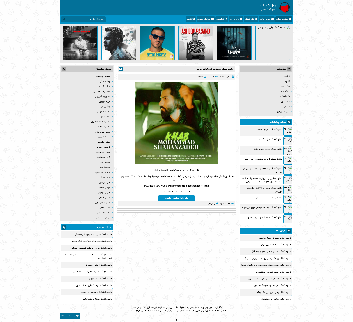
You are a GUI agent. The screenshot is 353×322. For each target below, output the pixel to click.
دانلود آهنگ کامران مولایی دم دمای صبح (263, 159)
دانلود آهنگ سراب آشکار (270, 139)
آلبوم (189, 19)
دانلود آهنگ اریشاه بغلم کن (98, 265)
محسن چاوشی (103, 76)
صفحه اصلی (282, 19)
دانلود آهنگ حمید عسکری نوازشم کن (273, 272)
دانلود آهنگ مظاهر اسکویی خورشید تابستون (269, 278)
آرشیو (287, 76)
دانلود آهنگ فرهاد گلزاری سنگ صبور (94, 285)
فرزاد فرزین (104, 101)
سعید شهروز (104, 137)
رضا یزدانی (105, 106)
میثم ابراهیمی (103, 142)
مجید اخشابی (103, 212)
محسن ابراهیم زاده (101, 172)
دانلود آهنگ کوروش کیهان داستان (274, 238)
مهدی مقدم (104, 187)
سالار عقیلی (104, 86)
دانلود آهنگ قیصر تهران (100, 278)
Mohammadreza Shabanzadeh (184, 186)
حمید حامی (104, 207)
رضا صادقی (105, 81)
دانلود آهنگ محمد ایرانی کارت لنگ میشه (92, 241)
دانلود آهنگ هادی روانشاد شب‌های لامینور (91, 248)
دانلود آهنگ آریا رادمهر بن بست (96, 292)
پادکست (220, 19)
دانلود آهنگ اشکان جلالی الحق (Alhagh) (271, 251)
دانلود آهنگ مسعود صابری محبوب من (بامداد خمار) (266, 265)
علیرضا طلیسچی (102, 202)
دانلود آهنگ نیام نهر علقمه (269, 129)
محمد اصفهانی (103, 111)
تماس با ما (265, 19)
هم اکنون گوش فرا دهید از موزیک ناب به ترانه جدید (207, 176)
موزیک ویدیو (203, 19)
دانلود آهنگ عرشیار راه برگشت (276, 299)
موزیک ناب (179, 307)
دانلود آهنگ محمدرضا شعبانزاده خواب (215, 69)
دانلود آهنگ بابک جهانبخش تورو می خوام (262, 207)
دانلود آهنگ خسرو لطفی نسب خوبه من (92, 271)
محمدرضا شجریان (101, 91)
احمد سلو (105, 116)
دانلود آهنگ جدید (191, 170)
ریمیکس (285, 101)
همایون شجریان (102, 96)
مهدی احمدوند (103, 152)
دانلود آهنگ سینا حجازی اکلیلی (97, 299)
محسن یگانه (104, 126)
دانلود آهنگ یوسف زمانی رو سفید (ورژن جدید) (268, 258)
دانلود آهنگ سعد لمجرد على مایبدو (265, 217)
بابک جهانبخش (102, 132)
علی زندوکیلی (104, 192)
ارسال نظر (211, 204)
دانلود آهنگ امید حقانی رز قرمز (276, 244)
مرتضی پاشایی (103, 217)
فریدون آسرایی (103, 147)
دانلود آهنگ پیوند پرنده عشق (268, 149)
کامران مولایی (103, 157)
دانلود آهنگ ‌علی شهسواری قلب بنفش (93, 234)
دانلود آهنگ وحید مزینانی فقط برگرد (273, 292)
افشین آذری (104, 162)
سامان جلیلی (104, 177)
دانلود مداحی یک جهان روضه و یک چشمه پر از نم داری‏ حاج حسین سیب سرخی (262, 180)
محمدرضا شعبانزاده (172, 170)
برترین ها (234, 19)
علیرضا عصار (104, 167)
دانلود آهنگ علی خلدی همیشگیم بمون (272, 285)
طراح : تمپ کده (68, 316)
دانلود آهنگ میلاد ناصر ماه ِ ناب (267, 198)
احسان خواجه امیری (100, 122)
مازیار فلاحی (104, 197)
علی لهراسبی (104, 182)
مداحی (286, 106)
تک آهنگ (249, 19)
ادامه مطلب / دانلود (174, 198)
